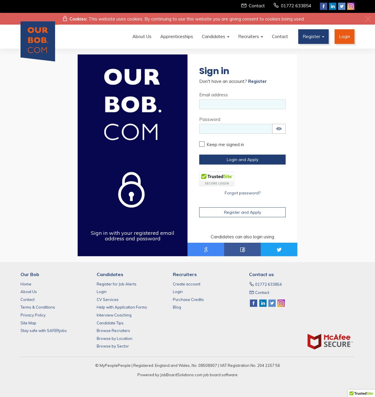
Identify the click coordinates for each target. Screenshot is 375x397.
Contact (257, 5)
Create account (186, 284)
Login (344, 36)
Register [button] (312, 36)
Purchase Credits (188, 299)
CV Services (108, 299)
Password (209, 119)
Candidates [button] (214, 36)
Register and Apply (242, 212)
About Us (141, 36)
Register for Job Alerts (117, 284)
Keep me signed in (225, 144)
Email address (213, 94)
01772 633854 (296, 5)
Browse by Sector (113, 346)
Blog (177, 307)
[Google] (206, 249)
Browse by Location (114, 338)
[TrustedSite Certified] (216, 179)
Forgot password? (242, 193)
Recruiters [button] (249, 36)
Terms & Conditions (38, 307)
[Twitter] (279, 249)
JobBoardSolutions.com (181, 374)
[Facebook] (242, 249)
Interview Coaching (114, 315)
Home (26, 284)
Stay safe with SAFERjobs (44, 330)
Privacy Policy (33, 315)
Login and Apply (242, 159)
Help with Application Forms (122, 307)
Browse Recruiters (113, 330)
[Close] (368, 19)
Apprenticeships (176, 36)
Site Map (28, 323)
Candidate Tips (110, 323)
